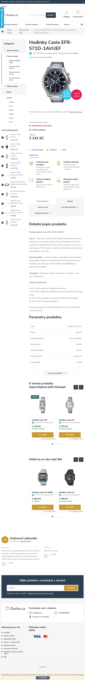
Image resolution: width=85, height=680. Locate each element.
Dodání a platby (9, 636)
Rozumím (43, 678)
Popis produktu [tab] (43, 201)
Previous (76, 387)
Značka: (33, 155)
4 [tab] (58, 444)
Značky (9, 98)
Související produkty (68, 207)
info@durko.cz (37, 613)
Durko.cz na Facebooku (40, 617)
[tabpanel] (42, 416)
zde (82, 675)
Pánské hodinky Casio (14, 62)
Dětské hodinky (12, 86)
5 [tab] (60, 444)
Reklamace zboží (9, 645)
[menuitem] (12, 24)
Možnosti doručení (39, 130)
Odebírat (71, 588)
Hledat (50, 15)
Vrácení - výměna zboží (12, 642)
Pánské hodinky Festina (14, 67)
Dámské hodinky (13, 50)
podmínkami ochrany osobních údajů (40, 593)
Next (81, 387)
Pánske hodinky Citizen (14, 73)
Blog (5, 657)
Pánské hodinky (12, 56)
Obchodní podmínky (11, 649)
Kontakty (4, 6)
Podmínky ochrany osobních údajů (13, 653)
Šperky (9, 92)
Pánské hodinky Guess (14, 79)
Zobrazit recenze (25, 541)
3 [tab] (56, 444)
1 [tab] (52, 444)
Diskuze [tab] (70, 201)
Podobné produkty (42, 213)
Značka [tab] (43, 207)
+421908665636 (64, 613)
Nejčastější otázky (10, 639)
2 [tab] (54, 444)
